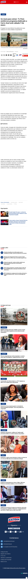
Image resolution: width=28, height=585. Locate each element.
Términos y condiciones (6, 557)
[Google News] (17, 528)
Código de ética (4, 551)
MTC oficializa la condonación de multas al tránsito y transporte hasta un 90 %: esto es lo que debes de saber (15, 274)
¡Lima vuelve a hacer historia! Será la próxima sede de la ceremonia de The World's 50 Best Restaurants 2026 (18, 222)
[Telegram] (11, 55)
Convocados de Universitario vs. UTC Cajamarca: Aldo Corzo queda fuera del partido (13, 381)
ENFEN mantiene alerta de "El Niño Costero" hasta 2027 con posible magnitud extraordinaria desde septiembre (13, 331)
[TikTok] (19, 528)
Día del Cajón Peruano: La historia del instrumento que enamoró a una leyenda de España (18, 213)
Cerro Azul (21, 202)
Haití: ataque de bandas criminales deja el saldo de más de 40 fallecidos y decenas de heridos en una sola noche (15, 268)
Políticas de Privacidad (6, 559)
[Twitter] (4, 55)
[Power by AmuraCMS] (24, 573)
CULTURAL (3, 203)
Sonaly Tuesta (9, 203)
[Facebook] (6, 55)
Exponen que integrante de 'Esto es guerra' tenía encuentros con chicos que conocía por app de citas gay (15, 257)
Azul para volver (14, 202)
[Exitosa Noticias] (3, 2)
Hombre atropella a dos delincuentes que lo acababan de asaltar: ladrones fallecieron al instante (15, 253)
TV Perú (15, 203)
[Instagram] (15, 528)
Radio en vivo (4, 561)
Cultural (3, 14)
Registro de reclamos (5, 553)
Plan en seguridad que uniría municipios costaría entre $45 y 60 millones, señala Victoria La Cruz (12, 356)
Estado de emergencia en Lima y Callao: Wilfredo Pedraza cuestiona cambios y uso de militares (13, 483)
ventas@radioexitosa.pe (8, 541)
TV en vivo (3, 555)
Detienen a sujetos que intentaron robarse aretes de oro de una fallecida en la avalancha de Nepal (14, 458)
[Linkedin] (8, 55)
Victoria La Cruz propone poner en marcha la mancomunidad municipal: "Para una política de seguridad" (12, 407)
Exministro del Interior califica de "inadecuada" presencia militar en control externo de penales (12, 433)
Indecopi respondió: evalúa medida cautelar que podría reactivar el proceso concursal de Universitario (14, 263)
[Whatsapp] (2, 55)
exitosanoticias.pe (7, 544)
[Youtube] (13, 528)
